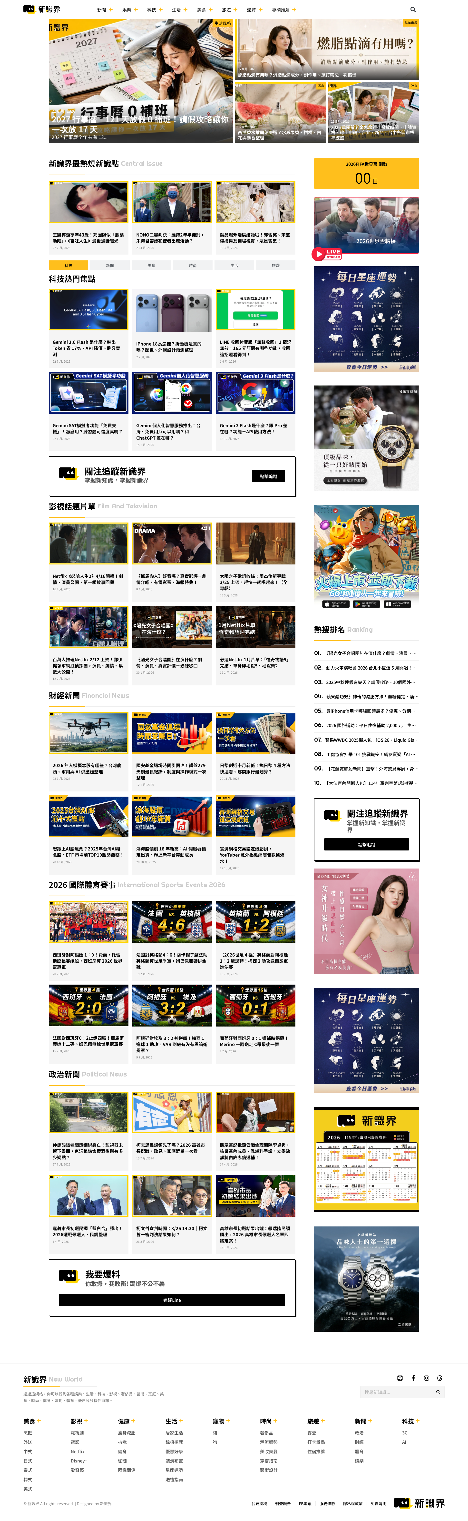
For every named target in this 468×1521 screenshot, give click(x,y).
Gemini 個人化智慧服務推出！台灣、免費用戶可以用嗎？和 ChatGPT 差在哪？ (168, 431)
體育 (251, 9)
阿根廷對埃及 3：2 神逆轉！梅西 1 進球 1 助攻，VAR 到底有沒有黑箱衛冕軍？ (171, 1044)
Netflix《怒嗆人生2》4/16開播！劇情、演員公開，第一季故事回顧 (88, 579)
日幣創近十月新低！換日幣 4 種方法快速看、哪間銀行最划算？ (255, 768)
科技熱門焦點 (72, 278)
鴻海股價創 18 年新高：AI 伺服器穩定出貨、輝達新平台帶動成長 (171, 851)
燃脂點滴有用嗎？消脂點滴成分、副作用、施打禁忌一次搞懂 (297, 74)
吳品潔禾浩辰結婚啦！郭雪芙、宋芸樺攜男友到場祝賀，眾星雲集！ (255, 237)
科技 (151, 9)
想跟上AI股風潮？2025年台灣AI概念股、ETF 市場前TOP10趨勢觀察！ (88, 851)
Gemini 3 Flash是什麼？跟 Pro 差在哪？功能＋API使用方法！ (253, 428)
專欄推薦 (281, 9)
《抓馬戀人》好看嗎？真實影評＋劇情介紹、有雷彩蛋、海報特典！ (171, 579)
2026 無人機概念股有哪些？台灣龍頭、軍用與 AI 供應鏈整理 (87, 768)
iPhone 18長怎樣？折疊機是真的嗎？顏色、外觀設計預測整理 (169, 346)
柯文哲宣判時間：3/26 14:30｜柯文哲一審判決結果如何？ (171, 1231)
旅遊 (226, 9)
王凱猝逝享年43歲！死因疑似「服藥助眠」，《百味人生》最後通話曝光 (88, 237)
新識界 (35, 1379)
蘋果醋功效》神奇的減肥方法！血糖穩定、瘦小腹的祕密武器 (385, 696)
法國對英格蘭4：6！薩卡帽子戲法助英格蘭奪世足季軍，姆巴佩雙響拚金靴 (171, 960)
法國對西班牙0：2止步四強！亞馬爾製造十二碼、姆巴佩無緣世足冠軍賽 (88, 1041)
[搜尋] (438, 1392)
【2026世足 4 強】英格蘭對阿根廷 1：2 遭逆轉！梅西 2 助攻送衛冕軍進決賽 (254, 960)
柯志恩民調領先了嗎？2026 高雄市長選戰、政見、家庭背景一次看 (170, 1148)
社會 (414, 85)
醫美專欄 (411, 22)
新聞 (101, 9)
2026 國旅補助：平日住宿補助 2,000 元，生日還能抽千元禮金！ (388, 725)
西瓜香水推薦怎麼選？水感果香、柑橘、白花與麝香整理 (279, 135)
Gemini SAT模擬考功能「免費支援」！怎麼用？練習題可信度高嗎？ (88, 428)
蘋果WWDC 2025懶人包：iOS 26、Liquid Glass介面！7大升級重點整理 (394, 740)
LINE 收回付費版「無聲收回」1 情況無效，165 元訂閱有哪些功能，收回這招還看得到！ (255, 348)
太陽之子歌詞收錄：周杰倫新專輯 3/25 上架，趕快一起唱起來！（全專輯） (254, 582)
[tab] (68, 265)
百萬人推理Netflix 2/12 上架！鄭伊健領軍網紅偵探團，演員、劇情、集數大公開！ (88, 665)
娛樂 (126, 9)
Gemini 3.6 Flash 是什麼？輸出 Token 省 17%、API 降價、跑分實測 (86, 348)
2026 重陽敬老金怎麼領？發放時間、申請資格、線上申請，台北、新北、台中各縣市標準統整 (373, 132)
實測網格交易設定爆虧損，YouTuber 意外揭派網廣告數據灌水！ (252, 854)
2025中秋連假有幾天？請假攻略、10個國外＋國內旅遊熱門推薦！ (390, 682)
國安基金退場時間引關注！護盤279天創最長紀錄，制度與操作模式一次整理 (171, 771)
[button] (413, 9)
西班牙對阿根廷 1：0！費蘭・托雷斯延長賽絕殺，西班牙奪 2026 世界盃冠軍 (87, 960)
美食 (201, 9)
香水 (321, 85)
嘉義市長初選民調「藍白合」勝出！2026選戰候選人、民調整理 (88, 1231)
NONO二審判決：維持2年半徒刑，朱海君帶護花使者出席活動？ (170, 237)
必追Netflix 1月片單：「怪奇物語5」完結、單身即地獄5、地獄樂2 (255, 662)
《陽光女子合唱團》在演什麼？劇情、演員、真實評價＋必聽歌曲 (169, 662)
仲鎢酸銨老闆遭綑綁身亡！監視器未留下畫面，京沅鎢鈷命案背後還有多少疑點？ (88, 1151)
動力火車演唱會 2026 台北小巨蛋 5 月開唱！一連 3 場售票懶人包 (388, 667)
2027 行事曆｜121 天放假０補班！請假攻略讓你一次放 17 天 (140, 124)
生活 (176, 9)
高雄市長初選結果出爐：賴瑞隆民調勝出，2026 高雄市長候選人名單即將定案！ (255, 1234)
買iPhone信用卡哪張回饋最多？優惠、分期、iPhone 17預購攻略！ (391, 711)
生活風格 (222, 23)
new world (66, 1379)
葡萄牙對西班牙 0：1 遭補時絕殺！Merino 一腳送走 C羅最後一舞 (254, 1041)
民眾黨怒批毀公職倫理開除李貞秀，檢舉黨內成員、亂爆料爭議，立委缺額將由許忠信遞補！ (255, 1151)
